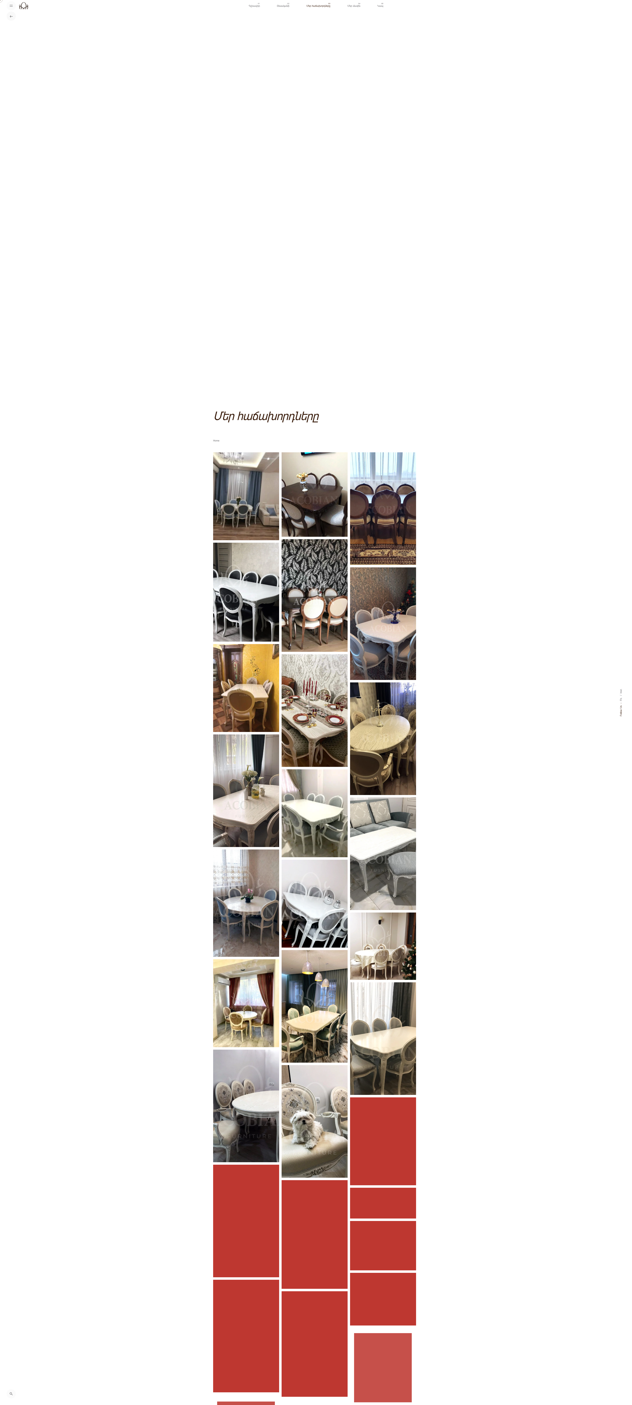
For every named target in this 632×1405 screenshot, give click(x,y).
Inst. (620, 691)
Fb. (620, 699)
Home (216, 440)
